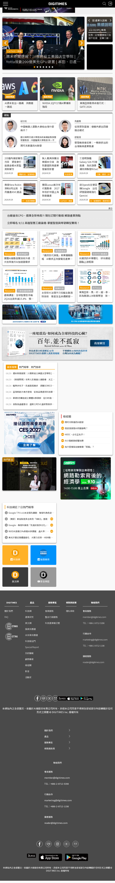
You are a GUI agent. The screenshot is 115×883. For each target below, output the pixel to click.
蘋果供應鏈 (30, 629)
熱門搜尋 (36, 367)
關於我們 (8, 610)
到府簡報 (29, 653)
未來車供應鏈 (31, 635)
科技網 (28, 610)
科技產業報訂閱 (52, 623)
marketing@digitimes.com (95, 639)
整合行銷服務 (51, 616)
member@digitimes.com (94, 616)
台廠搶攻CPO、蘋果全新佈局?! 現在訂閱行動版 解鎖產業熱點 (44, 215)
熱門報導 (24, 367)
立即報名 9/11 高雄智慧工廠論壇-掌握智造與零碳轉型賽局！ (43, 223)
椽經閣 (28, 665)
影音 (27, 671)
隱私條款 (70, 610)
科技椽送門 (30, 641)
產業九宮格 (101, 20)
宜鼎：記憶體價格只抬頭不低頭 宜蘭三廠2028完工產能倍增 (99, 36)
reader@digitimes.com (93, 662)
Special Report (32, 647)
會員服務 (49, 610)
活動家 (28, 677)
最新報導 (12, 367)
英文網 (28, 623)
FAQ (6, 616)
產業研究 (29, 616)
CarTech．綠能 (14, 51)
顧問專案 (29, 659)
